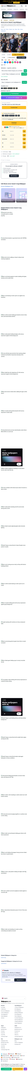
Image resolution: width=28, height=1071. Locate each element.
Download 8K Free (18, 1068)
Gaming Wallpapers (19, 1019)
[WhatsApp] (13, 62)
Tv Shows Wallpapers (19, 1007)
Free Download (15, 93)
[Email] (18, 62)
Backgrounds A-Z (18, 1029)
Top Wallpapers (4, 1014)
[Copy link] (20, 62)
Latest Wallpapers (5, 1012)
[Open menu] (25, 6)
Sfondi (23, 1055)
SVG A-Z (16, 1032)
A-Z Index (3, 1007)
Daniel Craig (3, 957)
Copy (25, 70)
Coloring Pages (4, 1036)
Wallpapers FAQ (4, 1040)
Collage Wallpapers (19, 1021)
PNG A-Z (16, 1034)
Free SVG (3, 1032)
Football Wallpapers (19, 1017)
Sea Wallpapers (18, 1010)
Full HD (5, 88)
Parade (10, 29)
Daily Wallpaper (4, 1016)
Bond (2, 29)
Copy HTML (24, 74)
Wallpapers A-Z (18, 1027)
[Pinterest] (10, 62)
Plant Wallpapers (18, 1016)
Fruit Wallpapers (18, 1014)
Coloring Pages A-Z (19, 1036)
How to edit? (12, 156)
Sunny (21, 29)
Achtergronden (16, 1057)
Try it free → (16, 2)
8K (16, 88)
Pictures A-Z (17, 1031)
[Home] (1, 20)
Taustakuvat (5, 1060)
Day (13, 29)
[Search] (21, 6)
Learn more (7, 979)
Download (14, 123)
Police (7, 29)
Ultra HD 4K (10, 88)
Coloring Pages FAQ (5, 1049)
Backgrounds (4, 1029)
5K (14, 88)
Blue (19, 29)
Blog (16, 1040)
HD (1, 88)
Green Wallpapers (18, 1023)
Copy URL (24, 82)
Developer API (18, 1044)
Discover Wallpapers (5, 1010)
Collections (3, 1009)
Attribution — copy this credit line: (8, 68)
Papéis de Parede (15, 1055)
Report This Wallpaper (6, 160)
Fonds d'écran (5, 1059)
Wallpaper (19, 1053)
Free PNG (3, 1034)
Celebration (3, 31)
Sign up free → (20, 979)
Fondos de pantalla (7, 1057)
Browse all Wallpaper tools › (7, 186)
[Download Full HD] (24, 135)
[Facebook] (5, 62)
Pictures (3, 1031)
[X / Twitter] (8, 62)
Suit (4, 29)
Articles (2, 1017)
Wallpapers (3, 1027)
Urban (16, 29)
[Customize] (25, 1069)
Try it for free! (14, 107)
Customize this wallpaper (15, 97)
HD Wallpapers (18, 1009)
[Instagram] (15, 62)
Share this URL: (4, 79)
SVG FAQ (3, 1046)
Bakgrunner (20, 1059)
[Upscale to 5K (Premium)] (24, 143)
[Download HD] (24, 131)
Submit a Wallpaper (19, 1042)
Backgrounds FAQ (5, 1042)
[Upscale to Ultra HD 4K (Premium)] (24, 139)
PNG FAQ (3, 1047)
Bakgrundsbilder (6, 1055)
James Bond (3, 963)
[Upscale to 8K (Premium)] (24, 146)
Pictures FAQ (3, 1044)
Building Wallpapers (19, 1012)
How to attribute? (4, 76)
